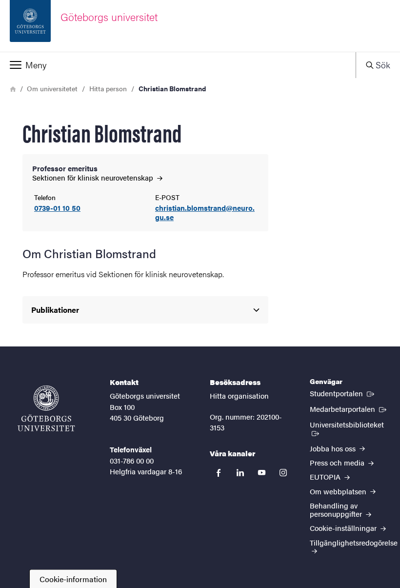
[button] (178, 65)
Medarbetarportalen (349, 408)
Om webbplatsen (339, 491)
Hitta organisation (239, 395)
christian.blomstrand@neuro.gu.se (205, 212)
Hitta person (108, 88)
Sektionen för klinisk (93, 177)
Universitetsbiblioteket (350, 424)
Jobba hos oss (334, 448)
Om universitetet (52, 88)
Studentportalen (343, 392)
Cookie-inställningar (344, 528)
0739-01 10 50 (57, 208)
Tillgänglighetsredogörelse (354, 542)
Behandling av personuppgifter (337, 509)
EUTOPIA (326, 476)
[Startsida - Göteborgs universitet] (46, 408)
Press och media (338, 462)
